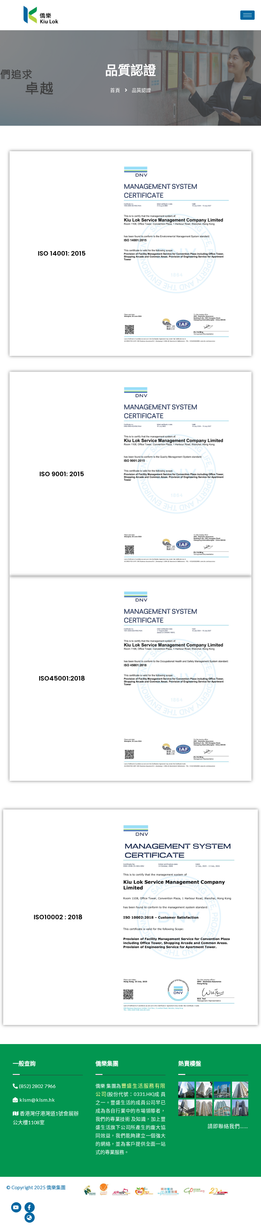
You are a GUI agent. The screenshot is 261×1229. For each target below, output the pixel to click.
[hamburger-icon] (247, 15)
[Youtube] (16, 1207)
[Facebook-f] (30, 1207)
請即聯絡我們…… (228, 1126)
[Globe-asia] (30, 1217)
